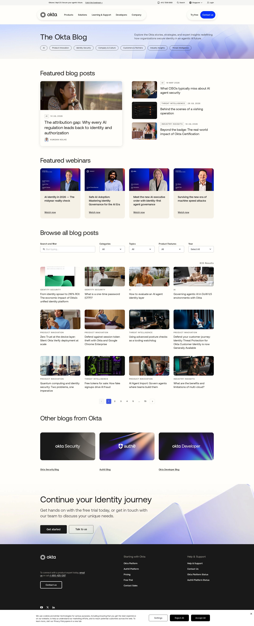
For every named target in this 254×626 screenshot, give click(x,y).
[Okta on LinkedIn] (53, 607)
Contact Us (192, 569)
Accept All (200, 618)
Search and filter (48, 244)
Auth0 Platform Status (198, 580)
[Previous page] (101, 401)
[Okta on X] (47, 607)
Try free (194, 15)
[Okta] (48, 15)
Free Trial (128, 580)
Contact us (207, 15)
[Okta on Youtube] (41, 607)
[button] (112, 248)
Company (136, 15)
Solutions (82, 15)
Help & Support (195, 563)
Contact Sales (131, 585)
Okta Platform (131, 563)
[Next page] (152, 401)
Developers (121, 15)
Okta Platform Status (197, 574)
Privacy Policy (67, 621)
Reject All (179, 618)
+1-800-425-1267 (57, 575)
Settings (158, 618)
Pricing (127, 574)
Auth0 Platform (131, 569)
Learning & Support (101, 15)
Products (68, 15)
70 (145, 401)
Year (190, 244)
